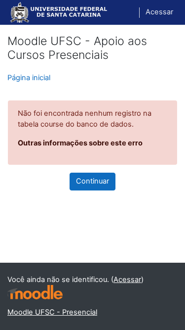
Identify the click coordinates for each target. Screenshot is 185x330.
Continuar (92, 181)
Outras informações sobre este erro (80, 143)
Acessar (159, 11)
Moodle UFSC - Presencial (52, 312)
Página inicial (28, 77)
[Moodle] (35, 292)
